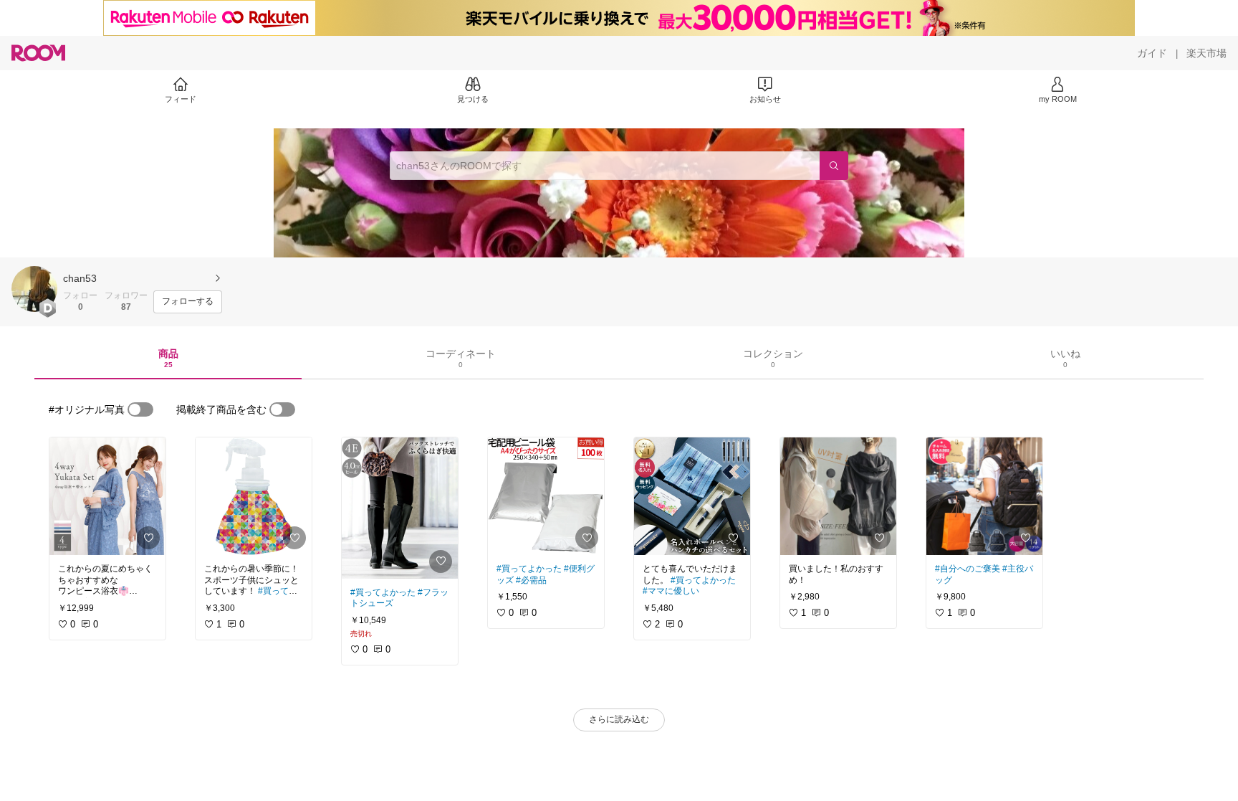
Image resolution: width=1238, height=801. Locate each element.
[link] (107, 496)
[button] (34, 289)
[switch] (140, 409)
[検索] (834, 165)
